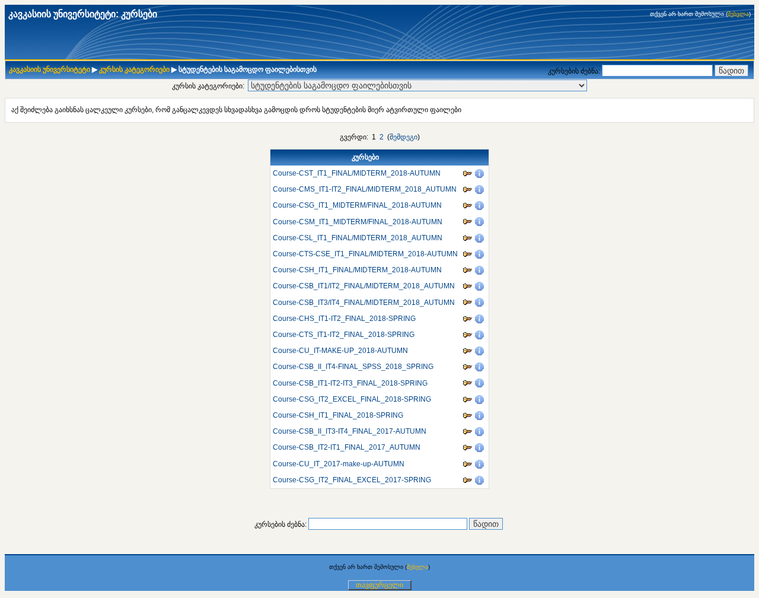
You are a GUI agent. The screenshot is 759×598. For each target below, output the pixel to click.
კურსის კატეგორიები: (208, 86)
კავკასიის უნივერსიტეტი (49, 69)
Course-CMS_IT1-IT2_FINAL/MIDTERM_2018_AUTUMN (365, 189)
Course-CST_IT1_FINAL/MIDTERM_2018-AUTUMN (357, 173)
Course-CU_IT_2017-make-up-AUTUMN (338, 464)
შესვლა (738, 14)
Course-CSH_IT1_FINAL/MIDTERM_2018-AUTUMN (357, 270)
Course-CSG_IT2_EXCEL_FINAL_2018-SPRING (352, 399)
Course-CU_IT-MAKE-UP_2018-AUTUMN (340, 350)
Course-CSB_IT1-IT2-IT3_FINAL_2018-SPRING (350, 383)
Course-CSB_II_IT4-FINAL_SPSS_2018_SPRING (353, 366)
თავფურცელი (379, 585)
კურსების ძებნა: (575, 71)
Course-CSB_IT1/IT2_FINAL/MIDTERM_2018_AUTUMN (364, 286)
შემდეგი (403, 137)
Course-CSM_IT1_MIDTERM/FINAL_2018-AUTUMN (357, 222)
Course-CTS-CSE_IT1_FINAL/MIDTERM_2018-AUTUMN (365, 254)
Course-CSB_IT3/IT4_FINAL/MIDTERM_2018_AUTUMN (364, 302)
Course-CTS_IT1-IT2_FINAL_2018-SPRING (343, 334)
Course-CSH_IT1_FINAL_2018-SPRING (338, 415)
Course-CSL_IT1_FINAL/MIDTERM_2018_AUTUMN (357, 238)
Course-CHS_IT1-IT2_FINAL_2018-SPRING (344, 318)
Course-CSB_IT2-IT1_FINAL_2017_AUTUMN (346, 447)
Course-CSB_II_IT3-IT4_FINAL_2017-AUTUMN (349, 431)
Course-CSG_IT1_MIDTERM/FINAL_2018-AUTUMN (357, 205)
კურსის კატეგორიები (134, 69)
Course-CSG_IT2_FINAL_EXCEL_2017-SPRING (352, 480)
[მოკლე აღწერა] (480, 173)
